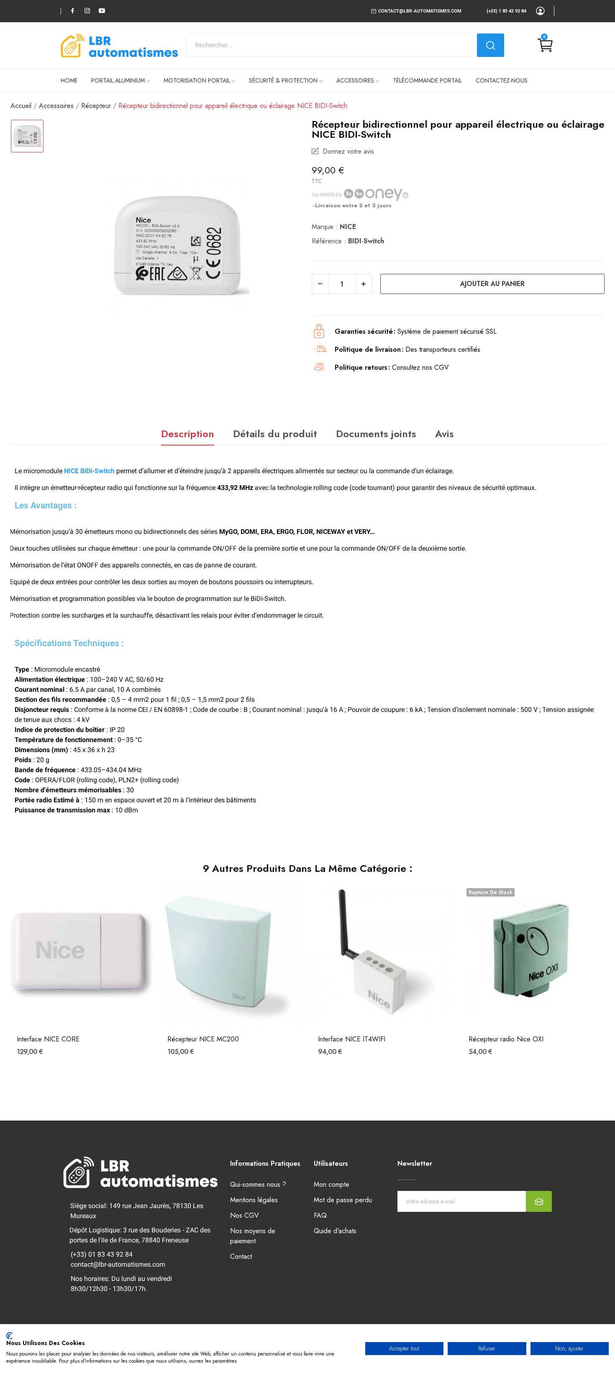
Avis (444, 433)
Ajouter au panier (492, 284)
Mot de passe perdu (343, 1200)
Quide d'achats (335, 1231)
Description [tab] (187, 433)
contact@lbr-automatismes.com (419, 11)
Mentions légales (254, 1200)
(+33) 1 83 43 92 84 (506, 11)
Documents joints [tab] (376, 433)
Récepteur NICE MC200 (203, 1039)
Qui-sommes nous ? (258, 1184)
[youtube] (102, 11)
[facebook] (72, 11)
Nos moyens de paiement (252, 1236)
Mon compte (331, 1184)
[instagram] (87, 11)
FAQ (320, 1215)
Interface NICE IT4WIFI (351, 1039)
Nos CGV (244, 1215)
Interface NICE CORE (48, 1039)
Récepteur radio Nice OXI (506, 1039)
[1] (539, 1201)
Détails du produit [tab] (275, 433)
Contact (241, 1256)
